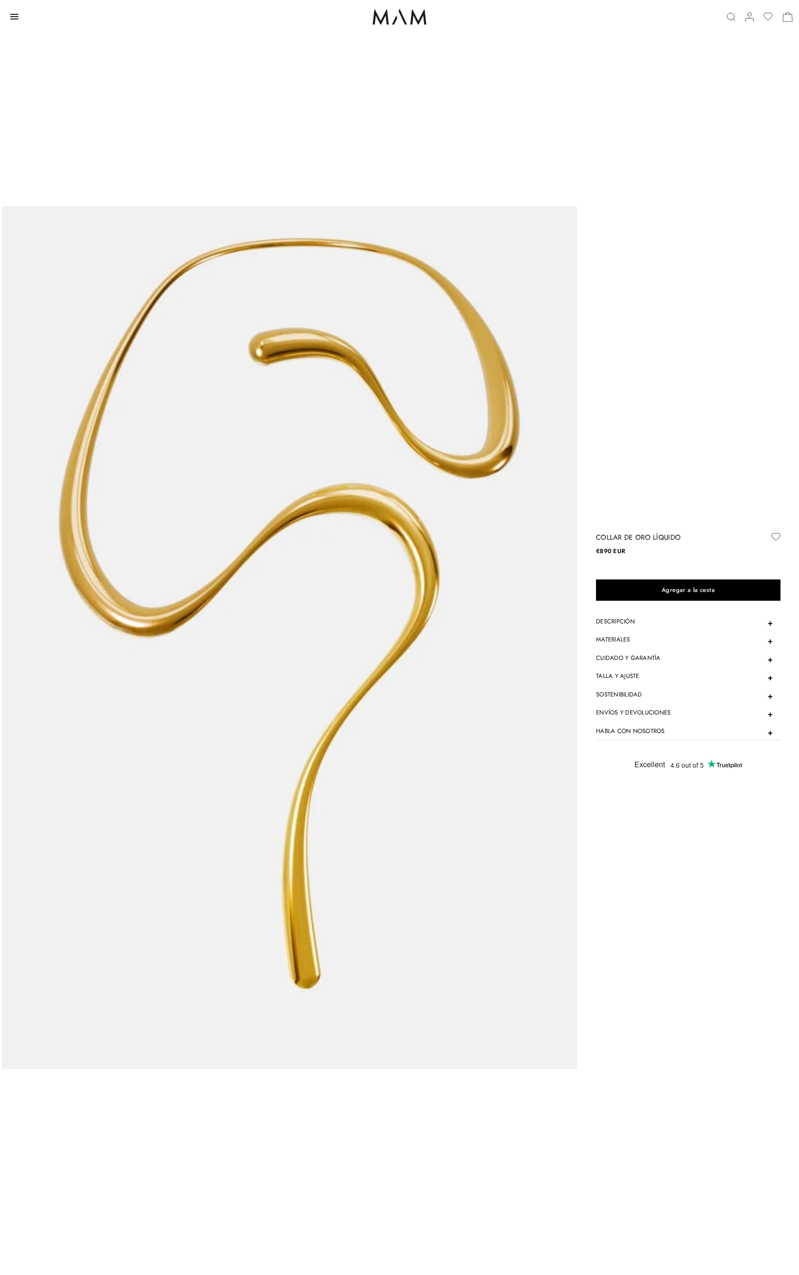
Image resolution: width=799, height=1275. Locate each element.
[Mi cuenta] (749, 17)
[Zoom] (289, 637)
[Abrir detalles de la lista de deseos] (768, 16)
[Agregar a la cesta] (688, 590)
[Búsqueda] (731, 16)
